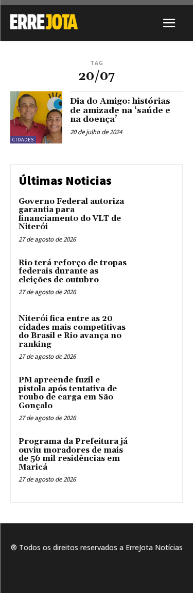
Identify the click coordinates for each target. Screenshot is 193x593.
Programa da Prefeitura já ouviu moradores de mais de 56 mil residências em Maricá (73, 454)
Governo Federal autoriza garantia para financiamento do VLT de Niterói (71, 214)
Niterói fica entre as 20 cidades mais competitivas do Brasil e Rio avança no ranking (72, 331)
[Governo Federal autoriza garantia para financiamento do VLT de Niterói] (154, 216)
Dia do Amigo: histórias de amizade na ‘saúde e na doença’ (120, 110)
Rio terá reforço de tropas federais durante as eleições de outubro (73, 271)
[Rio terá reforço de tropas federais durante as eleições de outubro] (154, 277)
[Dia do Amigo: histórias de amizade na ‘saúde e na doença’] (36, 117)
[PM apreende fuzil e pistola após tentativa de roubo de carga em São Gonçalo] (154, 394)
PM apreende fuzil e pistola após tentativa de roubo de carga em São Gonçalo (68, 393)
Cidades (23, 139)
